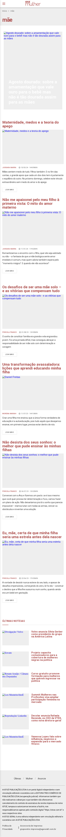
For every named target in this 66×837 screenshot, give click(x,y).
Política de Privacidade (7, 827)
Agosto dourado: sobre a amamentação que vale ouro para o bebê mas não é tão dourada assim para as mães (33, 92)
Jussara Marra (9, 168)
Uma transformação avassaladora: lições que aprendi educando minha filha (31, 368)
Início (4, 11)
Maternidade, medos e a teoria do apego (30, 124)
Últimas (17, 778)
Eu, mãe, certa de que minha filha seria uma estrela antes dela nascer (32, 535)
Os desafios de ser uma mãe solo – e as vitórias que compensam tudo (31, 289)
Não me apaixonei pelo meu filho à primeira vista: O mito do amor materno (30, 204)
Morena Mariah (9, 414)
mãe (12, 11)
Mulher (29, 778)
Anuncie (42, 778)
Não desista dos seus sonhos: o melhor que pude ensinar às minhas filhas (31, 446)
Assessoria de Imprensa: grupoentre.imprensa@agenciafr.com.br (38, 827)
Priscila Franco (9, 332)
